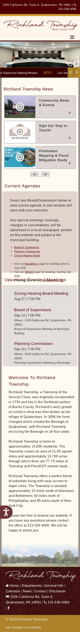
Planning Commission (27, 251)
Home (14, 585)
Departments (32, 585)
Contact (40, 591)
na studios (33, 627)
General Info (53, 585)
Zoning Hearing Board (27, 255)
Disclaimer (57, 591)
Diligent (29, 272)
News (27, 591)
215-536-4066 (58, 602)
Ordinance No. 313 (52, 280)
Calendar (13, 591)
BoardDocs (31, 263)
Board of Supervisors (26, 247)
